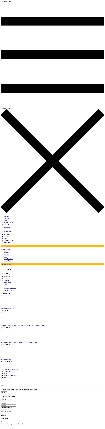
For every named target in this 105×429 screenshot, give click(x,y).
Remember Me (7, 408)
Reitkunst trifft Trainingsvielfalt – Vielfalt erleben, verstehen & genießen (24, 325)
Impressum (7, 377)
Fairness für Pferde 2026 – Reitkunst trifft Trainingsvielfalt (19, 342)
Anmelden (7, 228)
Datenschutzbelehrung (11, 369)
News (5, 220)
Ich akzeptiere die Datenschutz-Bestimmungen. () (19, 390)
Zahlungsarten (8, 371)
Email (3, 385)
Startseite (7, 216)
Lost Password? (6, 412)
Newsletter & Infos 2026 (8, 308)
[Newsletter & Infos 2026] (7, 306)
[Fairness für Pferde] (7, 357)
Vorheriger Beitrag (10, 288)
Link (35, 390)
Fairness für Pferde (7, 360)
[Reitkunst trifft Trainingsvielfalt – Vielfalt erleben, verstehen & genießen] (7, 323)
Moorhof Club (8, 222)
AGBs (5, 373)
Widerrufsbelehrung (10, 375)
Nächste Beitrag (9, 290)
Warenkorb (7, 224)
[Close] (1, 401)
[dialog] (52, 421)
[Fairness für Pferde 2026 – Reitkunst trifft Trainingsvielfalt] (7, 340)
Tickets (6, 218)
